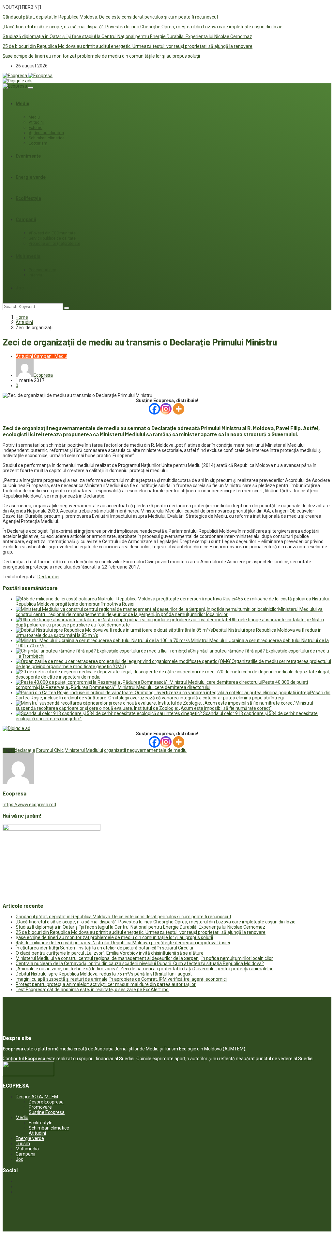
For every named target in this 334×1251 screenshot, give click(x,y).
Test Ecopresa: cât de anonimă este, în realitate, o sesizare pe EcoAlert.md (92, 989)
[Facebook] (154, 409)
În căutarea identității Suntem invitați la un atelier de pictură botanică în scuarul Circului (104, 947)
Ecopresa (43, 375)
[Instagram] (166, 409)
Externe (35, 127)
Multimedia (28, 256)
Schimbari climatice (47, 138)
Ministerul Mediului (84, 750)
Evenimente (28, 156)
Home (22, 317)
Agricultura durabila (46, 133)
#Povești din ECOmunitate (52, 233)
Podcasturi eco (42, 270)
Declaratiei (48, 576)
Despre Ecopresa (46, 1101)
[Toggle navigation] (30, 88)
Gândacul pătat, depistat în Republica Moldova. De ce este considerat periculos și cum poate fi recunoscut (110, 17)
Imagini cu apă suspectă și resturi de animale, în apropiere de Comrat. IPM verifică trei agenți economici (121, 979)
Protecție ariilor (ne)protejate (54, 243)
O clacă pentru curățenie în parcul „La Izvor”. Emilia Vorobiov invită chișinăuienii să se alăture (110, 953)
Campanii (26, 219)
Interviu (35, 275)
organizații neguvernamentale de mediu (145, 750)
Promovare (40, 1107)
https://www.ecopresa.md (29, 804)
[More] (179, 409)
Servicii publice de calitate (52, 238)
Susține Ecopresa (47, 1112)
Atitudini (36, 122)
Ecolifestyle (28, 198)
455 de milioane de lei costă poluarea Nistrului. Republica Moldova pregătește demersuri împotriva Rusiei (123, 942)
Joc (20, 287)
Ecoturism (38, 143)
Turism (23, 1143)
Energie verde (31, 177)
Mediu (22, 103)
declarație (25, 750)
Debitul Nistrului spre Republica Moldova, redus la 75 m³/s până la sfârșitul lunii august (104, 974)
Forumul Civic (50, 750)
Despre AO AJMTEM (37, 1096)
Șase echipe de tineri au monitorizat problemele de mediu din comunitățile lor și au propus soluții (101, 56)
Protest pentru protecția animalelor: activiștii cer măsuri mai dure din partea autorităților (106, 984)
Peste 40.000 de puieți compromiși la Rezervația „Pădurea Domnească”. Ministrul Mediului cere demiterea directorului (162, 685)
